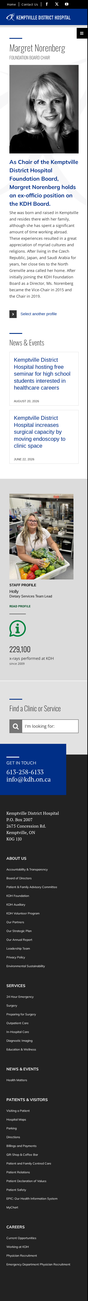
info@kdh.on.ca (28, 779)
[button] (44, 314)
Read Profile (20, 606)
